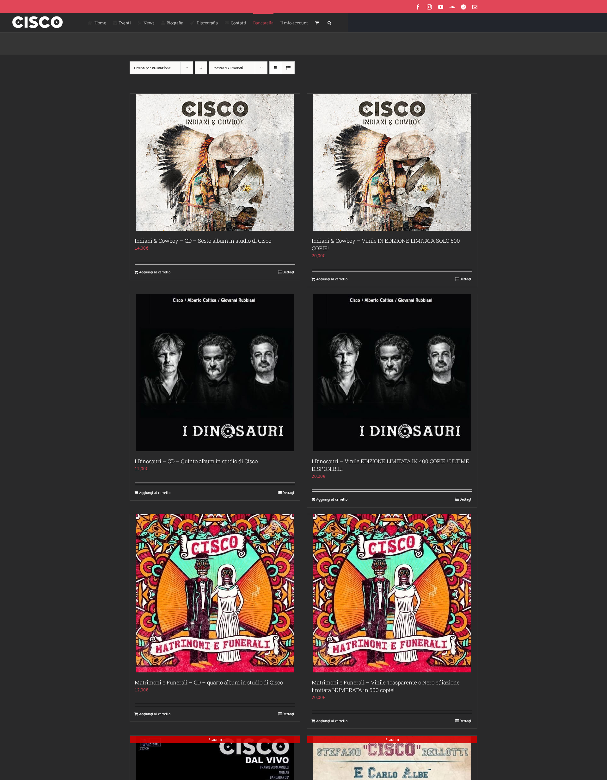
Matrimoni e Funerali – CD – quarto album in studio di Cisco (209, 682)
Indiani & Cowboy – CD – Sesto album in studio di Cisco (203, 240)
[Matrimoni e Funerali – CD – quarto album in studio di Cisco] (215, 593)
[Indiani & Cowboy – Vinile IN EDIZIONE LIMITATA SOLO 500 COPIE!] (392, 162)
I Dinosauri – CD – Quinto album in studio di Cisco (196, 461)
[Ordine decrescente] (201, 67)
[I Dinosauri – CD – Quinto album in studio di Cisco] (215, 372)
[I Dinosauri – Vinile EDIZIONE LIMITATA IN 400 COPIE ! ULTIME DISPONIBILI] (392, 372)
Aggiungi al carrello (154, 272)
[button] (329, 22)
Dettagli (288, 272)
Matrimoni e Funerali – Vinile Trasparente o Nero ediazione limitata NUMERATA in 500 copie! (386, 686)
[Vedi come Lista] (288, 68)
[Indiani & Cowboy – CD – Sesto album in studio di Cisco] (215, 162)
